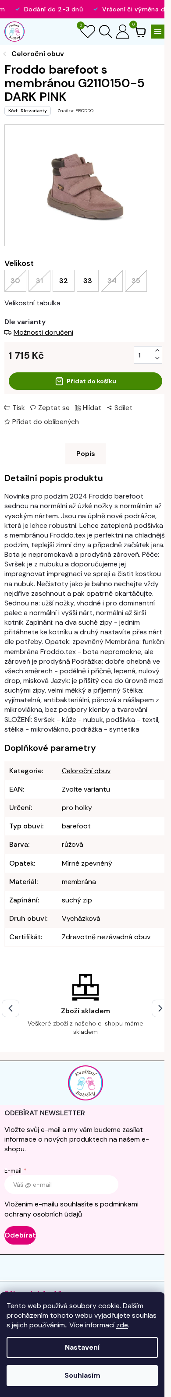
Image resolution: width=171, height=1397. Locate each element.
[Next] (160, 1008)
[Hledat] (105, 31)
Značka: (75, 110)
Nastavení (82, 1347)
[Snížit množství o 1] (157, 358)
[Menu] (158, 31)
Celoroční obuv (86, 770)
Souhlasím (82, 1375)
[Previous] (10, 1008)
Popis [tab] (85, 453)
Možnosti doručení (43, 332)
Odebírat (20, 1235)
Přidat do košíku (91, 381)
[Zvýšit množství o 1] (157, 350)
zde (122, 1325)
